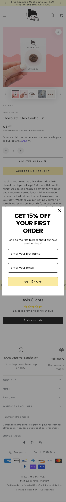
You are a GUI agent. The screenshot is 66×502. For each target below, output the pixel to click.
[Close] (59, 211)
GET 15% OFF (33, 282)
